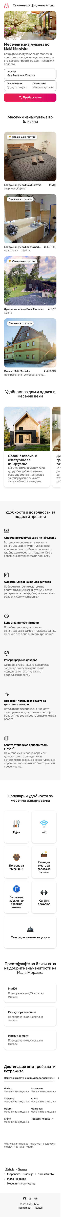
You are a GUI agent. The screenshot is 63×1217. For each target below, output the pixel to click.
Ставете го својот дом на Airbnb (33, 5)
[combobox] (30, 75)
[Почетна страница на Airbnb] (6, 5)
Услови (39, 1207)
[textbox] (17, 87)
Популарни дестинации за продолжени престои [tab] (31, 1078)
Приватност (24, 1207)
